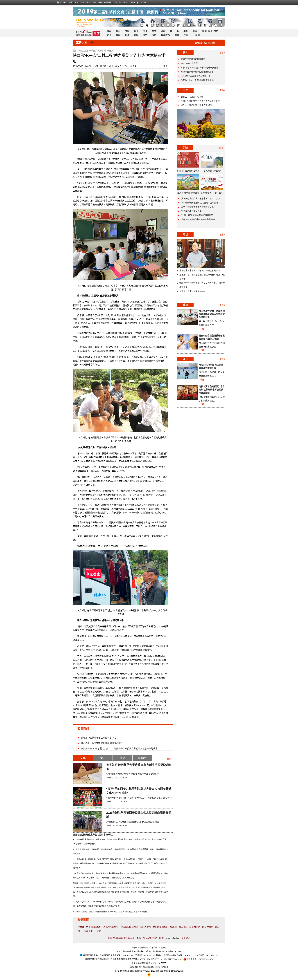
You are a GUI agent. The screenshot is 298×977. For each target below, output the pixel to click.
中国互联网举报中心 (90, 955)
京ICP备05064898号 (172, 959)
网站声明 (162, 948)
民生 (136, 31)
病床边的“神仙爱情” (189, 63)
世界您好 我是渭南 (212, 171)
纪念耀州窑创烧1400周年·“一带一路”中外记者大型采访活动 (188, 172)
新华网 (103, 66)
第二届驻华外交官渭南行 (192, 211)
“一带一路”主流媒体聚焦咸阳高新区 (197, 215)
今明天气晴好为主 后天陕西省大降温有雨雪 (200, 101)
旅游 (127, 35)
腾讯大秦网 (145, 926)
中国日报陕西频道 (129, 926)
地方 (133, 3)
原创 (118, 31)
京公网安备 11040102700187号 (200, 959)
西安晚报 (183, 926)
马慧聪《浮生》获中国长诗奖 (192, 291)
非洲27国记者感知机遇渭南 (193, 59)
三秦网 (98, 931)
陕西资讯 (95, 50)
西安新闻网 (194, 926)
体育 (88, 3)
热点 (109, 35)
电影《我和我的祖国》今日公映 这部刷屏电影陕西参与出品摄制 (212, 389)
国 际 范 (206, 31)
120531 (157, 959)
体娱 (176, 35)
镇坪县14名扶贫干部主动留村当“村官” (99, 737)
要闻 (109, 31)
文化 (145, 31)
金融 (162, 31)
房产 (216, 31)
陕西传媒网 (207, 926)
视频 (76, 3)
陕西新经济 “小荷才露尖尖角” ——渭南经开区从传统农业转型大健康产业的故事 (119, 748)
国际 (65, 3)
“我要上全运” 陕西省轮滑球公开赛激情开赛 (211, 366)
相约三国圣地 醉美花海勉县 (188, 194)
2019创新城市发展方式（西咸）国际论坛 (199, 203)
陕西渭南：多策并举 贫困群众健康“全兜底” (101, 743)
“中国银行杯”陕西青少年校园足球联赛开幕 (199, 67)
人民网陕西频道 (111, 926)
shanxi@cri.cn (173, 938)
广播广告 (153, 948)
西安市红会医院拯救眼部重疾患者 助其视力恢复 (212, 337)
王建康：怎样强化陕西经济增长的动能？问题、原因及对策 (202, 276)
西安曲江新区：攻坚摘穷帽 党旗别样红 (198, 80)
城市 (100, 3)
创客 (136, 35)
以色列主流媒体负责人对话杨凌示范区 (198, 207)
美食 (185, 31)
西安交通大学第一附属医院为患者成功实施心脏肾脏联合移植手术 (212, 314)
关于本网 (136, 948)
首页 (59, 3)
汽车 (94, 3)
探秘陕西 (165, 35)
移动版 (143, 3)
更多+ (169, 758)
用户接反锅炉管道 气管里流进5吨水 (197, 105)
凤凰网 (173, 926)
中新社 (81, 926)
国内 (70, 3)
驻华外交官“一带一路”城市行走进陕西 (212, 194)
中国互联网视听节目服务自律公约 (98, 959)
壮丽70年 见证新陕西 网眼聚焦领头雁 (198, 219)
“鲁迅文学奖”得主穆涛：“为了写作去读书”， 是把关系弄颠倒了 (203, 285)
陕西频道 (84, 50)
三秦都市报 (87, 931)
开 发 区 (196, 35)
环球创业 (108, 3)
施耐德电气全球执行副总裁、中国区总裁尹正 (199, 270)
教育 (125, 3)
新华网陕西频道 (93, 926)
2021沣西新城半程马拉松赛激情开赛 (197, 72)
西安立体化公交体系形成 (192, 97)
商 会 (174, 31)
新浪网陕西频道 (160, 926)
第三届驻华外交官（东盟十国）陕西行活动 (200, 198)
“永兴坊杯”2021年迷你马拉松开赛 (195, 76)
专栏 (154, 35)
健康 (194, 31)
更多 (165, 66)
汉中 (104, 50)
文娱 (82, 3)
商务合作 (144, 948)
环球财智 (117, 3)
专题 (127, 31)
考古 (145, 35)
